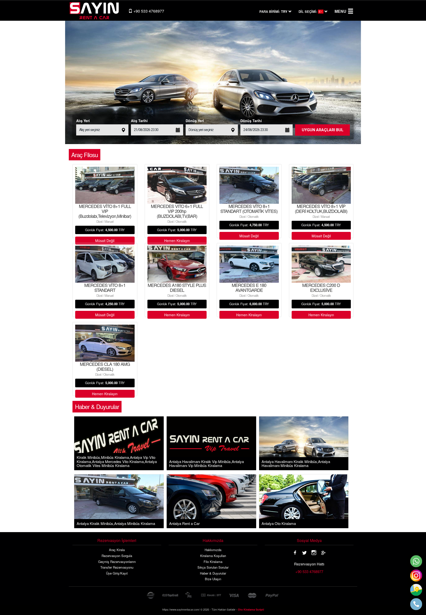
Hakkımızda (213, 550)
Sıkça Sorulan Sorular (213, 567)
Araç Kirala (117, 550)
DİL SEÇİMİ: (308, 11)
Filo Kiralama (213, 561)
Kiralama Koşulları (213, 556)
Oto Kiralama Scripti (251, 609)
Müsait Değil (104, 240)
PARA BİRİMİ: (269, 11)
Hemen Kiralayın (177, 240)
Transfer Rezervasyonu (116, 567)
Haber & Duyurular (213, 573)
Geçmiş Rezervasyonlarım (117, 561)
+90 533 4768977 (148, 11)
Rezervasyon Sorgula (117, 556)
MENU (340, 11)
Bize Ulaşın (213, 579)
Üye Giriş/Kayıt (117, 573)
